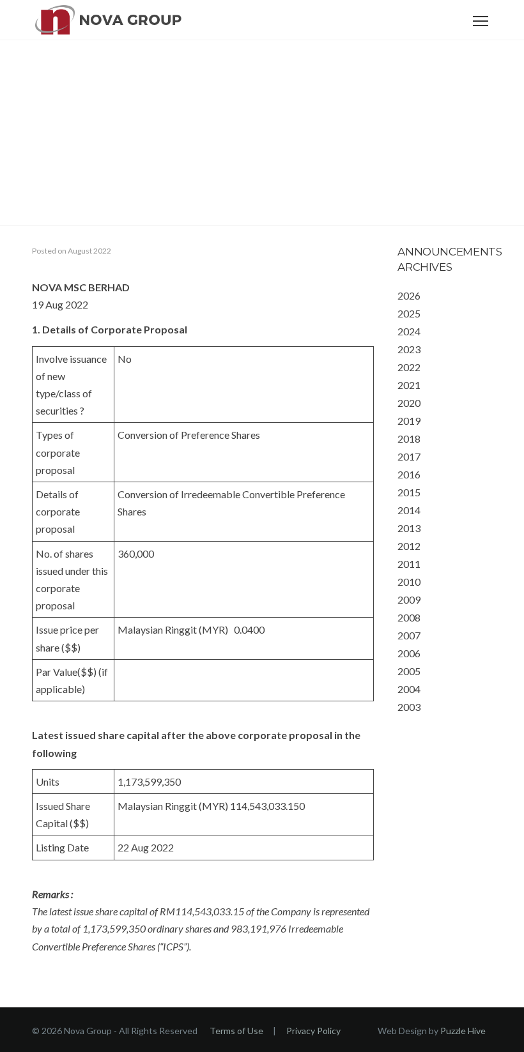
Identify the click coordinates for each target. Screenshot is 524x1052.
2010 (408, 582)
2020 (408, 403)
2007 (408, 635)
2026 (408, 295)
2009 (408, 599)
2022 (408, 367)
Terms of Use (236, 1030)
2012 (408, 546)
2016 (408, 474)
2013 (408, 528)
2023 (408, 349)
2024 (408, 331)
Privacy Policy (313, 1030)
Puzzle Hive (463, 1030)
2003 (408, 707)
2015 (408, 492)
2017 (408, 456)
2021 (408, 385)
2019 (408, 421)
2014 (408, 510)
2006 (408, 653)
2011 (408, 564)
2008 (408, 617)
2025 (408, 313)
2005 (408, 671)
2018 (408, 438)
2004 (408, 689)
